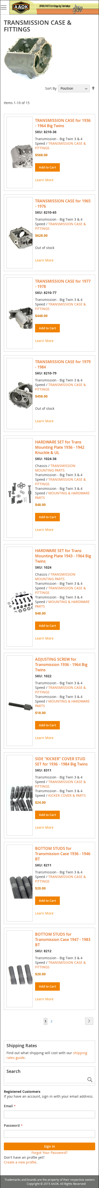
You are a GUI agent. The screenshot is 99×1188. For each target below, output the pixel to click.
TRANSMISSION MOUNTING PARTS (55, 468)
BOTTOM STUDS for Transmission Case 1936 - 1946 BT (62, 854)
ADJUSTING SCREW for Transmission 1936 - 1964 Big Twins (61, 664)
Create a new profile (20, 1162)
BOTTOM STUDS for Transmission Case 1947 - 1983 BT (62, 939)
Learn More (44, 180)
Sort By (50, 88)
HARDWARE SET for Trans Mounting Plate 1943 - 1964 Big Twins (63, 556)
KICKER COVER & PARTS (67, 795)
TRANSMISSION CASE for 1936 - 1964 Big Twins (63, 123)
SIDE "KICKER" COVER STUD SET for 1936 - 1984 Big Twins (61, 761)
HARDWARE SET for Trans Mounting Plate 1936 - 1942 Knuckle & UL (59, 447)
